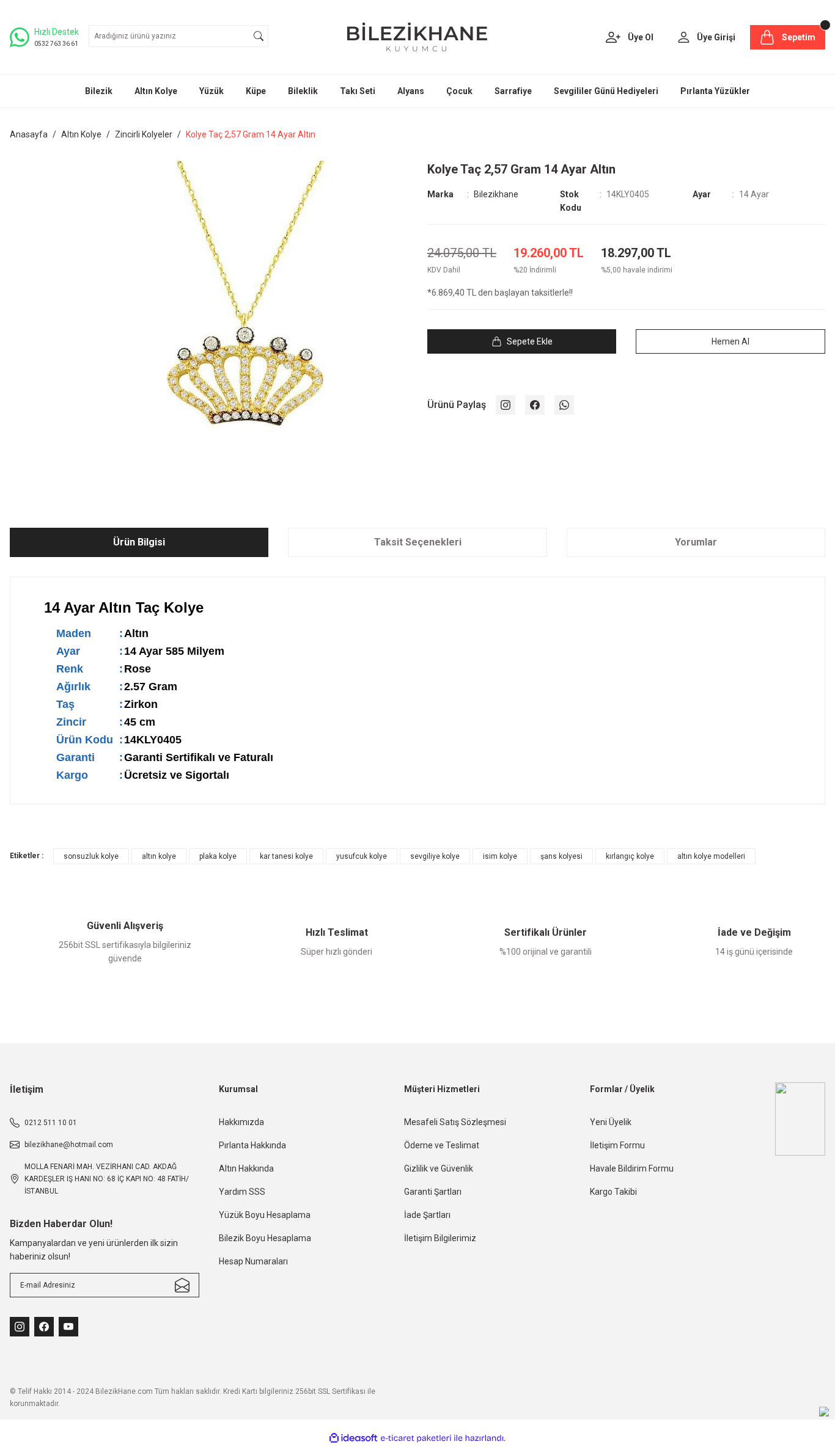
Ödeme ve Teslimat (441, 1145)
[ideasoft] (353, 1439)
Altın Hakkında (246, 1168)
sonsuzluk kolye (91, 856)
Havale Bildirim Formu (632, 1168)
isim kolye (500, 856)
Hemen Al (730, 341)
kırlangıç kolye (630, 856)
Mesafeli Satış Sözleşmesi (455, 1122)
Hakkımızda (241, 1122)
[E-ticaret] (416, 1438)
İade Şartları (427, 1215)
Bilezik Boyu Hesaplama (265, 1238)
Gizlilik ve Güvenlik (438, 1168)
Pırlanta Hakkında (252, 1145)
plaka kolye (218, 856)
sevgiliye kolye (435, 856)
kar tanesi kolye (286, 856)
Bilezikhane (496, 194)
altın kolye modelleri (711, 856)
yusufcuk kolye (361, 856)
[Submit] (182, 1285)
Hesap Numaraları (253, 1261)
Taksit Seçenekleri (418, 542)
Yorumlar (696, 542)
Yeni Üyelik (610, 1122)
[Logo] (417, 37)
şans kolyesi (561, 856)
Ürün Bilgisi (139, 542)
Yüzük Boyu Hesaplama (265, 1215)
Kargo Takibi (613, 1192)
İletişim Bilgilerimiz (440, 1238)
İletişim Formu (617, 1145)
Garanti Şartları (433, 1192)
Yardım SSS (242, 1192)
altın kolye (159, 856)
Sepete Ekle (530, 341)
